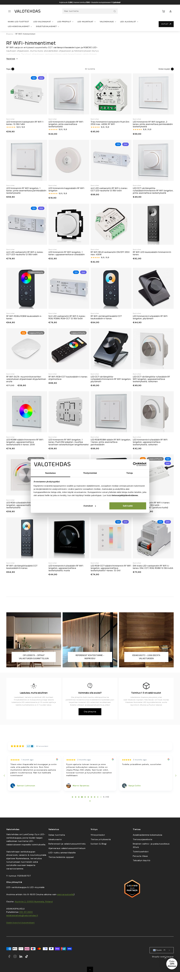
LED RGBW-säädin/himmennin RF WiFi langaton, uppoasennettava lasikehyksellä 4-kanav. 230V (24, 442)
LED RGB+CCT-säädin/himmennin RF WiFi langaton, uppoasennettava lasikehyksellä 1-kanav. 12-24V (111, 568)
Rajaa (8, 69)
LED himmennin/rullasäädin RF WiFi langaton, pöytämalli (150, 317)
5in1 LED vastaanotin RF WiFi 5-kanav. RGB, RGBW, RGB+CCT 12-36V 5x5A (67, 317)
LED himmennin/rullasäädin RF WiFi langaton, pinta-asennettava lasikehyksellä (65, 124)
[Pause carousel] (90, 801)
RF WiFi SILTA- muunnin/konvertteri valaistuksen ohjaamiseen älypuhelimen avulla (26, 379)
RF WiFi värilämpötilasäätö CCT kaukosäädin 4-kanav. (106, 317)
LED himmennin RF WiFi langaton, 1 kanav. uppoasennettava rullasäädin (66, 253)
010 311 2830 (26, 912)
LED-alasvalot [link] (128, 22)
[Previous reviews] (4, 776)
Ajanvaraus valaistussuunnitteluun (67, 848)
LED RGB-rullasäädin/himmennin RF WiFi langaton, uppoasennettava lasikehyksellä (26, 505)
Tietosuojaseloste (142, 839)
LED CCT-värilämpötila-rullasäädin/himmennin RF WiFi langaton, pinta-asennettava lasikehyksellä (153, 190)
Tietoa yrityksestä (101, 839)
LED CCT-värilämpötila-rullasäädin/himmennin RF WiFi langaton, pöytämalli (111, 379)
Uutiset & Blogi (99, 843)
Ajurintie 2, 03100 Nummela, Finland (34, 901)
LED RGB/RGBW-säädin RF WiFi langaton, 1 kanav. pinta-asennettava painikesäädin (111, 442)
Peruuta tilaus (140, 856)
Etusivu (9, 34)
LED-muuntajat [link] (85, 22)
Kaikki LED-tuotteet (18, 22)
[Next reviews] (175, 776)
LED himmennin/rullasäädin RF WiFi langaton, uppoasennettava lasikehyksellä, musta (65, 568)
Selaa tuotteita (56, 835)
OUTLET (164, 24)
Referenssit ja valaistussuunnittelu (67, 843)
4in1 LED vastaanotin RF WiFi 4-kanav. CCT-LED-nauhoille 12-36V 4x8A (24, 253)
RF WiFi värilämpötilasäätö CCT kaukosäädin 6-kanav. (22, 566)
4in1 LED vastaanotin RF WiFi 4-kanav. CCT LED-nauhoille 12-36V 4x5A (109, 189)
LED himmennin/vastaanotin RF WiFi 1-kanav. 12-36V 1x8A (25, 123)
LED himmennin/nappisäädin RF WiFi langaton (66, 189)
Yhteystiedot (98, 835)
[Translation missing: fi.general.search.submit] (115, 11)
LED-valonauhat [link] (42, 22)
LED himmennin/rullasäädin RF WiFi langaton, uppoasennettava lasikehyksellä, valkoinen (150, 442)
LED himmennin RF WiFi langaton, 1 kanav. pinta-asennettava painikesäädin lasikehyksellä (26, 190)
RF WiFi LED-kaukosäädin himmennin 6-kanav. (152, 253)
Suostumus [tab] (50, 473)
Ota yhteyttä (90, 711)
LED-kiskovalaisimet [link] (19, 26)
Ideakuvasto (55, 839)
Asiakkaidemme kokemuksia (147, 835)
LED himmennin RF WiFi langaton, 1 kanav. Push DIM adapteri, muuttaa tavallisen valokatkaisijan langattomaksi (68, 442)
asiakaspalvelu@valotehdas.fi (22, 915)
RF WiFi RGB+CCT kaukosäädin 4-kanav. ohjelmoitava (68, 377)
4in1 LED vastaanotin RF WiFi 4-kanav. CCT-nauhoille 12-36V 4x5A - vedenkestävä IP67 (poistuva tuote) (151, 505)
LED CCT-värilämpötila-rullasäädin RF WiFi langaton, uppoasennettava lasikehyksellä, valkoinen (151, 379)
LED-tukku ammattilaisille (62, 852)
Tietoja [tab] (129, 473)
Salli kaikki (128, 506)
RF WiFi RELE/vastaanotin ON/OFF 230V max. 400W (110, 253)
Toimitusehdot (141, 851)
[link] (170, 11)
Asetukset (88, 506)
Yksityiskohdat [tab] (90, 473)
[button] (9, 11)
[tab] (72, 797)
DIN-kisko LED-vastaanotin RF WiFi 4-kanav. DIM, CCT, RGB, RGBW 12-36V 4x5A (153, 566)
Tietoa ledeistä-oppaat (61, 857)
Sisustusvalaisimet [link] (46, 26)
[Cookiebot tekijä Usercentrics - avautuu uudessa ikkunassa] (134, 464)
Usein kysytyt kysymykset (20, 922)
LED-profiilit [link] (64, 22)
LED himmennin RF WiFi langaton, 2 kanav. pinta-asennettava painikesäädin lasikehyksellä (153, 124)
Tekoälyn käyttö (141, 860)
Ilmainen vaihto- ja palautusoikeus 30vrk (151, 845)
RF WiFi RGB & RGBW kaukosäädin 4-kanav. (24, 317)
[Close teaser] (165, 957)
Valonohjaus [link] (107, 22)
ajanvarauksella (65, 894)
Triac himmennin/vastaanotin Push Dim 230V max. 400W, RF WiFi (110, 123)
